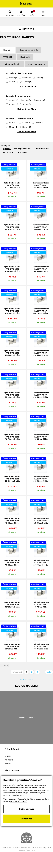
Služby (8, 756)
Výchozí (7, 149)
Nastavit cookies (26, 717)
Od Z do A (22, 152)
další (49, 672)
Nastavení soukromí (26, 850)
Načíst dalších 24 (26, 679)
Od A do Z (8, 152)
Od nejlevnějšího (22, 149)
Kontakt (9, 760)
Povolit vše (26, 818)
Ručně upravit (26, 809)
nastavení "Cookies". (18, 801)
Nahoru (4, 665)
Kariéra (8, 763)
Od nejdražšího (41, 149)
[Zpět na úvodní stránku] (26, 3)
